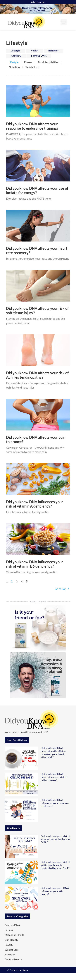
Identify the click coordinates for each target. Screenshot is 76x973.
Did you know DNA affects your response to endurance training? (32, 126)
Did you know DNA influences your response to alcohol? (55, 803)
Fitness (28, 62)
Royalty (9, 944)
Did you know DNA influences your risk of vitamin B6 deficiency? (34, 564)
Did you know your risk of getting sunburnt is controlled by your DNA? (55, 865)
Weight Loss (32, 66)
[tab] (15, 51)
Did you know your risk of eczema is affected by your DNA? (56, 839)
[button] (64, 22)
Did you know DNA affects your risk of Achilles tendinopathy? (37, 375)
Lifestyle (13, 62)
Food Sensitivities (48, 62)
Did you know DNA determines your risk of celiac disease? (54, 777)
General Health (13, 959)
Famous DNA (12, 925)
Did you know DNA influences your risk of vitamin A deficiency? (34, 504)
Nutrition (14, 66)
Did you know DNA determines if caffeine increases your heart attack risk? (53, 752)
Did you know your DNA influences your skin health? (55, 891)
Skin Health (11, 939)
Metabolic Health (15, 934)
